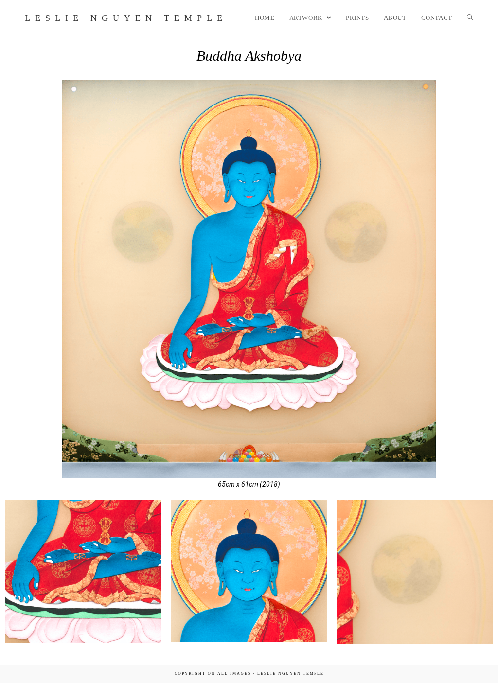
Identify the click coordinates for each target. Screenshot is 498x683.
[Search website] (470, 18)
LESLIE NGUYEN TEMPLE (126, 18)
